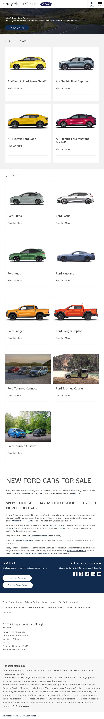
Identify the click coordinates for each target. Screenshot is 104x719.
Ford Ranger (16, 331)
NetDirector (8, 716)
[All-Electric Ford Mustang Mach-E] (76, 119)
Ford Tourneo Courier (70, 388)
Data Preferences (36, 607)
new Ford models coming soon (40, 536)
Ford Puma (15, 216)
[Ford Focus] (76, 196)
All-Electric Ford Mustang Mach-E (73, 140)
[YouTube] (99, 574)
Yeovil (42, 493)
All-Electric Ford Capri (22, 139)
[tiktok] (87, 574)
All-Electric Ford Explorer (72, 81)
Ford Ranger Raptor (69, 331)
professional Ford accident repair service (31, 553)
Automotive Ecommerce (26, 716)
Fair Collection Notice (69, 602)
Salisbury (76, 493)
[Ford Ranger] (28, 311)
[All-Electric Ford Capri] (28, 119)
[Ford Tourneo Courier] (76, 369)
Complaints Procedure (13, 607)
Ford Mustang (65, 273)
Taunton (31, 493)
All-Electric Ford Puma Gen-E (27, 81)
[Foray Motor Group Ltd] (20, 4)
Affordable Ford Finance (22, 521)
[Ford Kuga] (28, 254)
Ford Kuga (14, 273)
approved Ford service (76, 550)
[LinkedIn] (93, 574)
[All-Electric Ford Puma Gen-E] (28, 62)
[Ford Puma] (28, 196)
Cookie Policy (48, 602)
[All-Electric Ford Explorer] (76, 62)
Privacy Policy (32, 602)
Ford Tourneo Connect (22, 388)
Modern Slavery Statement (79, 607)
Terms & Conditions (12, 602)
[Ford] (46, 4)
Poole (55, 493)
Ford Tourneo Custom (22, 446)
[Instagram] (81, 574)
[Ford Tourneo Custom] (28, 426)
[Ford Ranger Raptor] (76, 311)
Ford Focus (63, 216)
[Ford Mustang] (76, 254)
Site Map (7, 612)
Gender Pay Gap (55, 607)
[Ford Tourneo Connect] (28, 369)
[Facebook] (75, 574)
